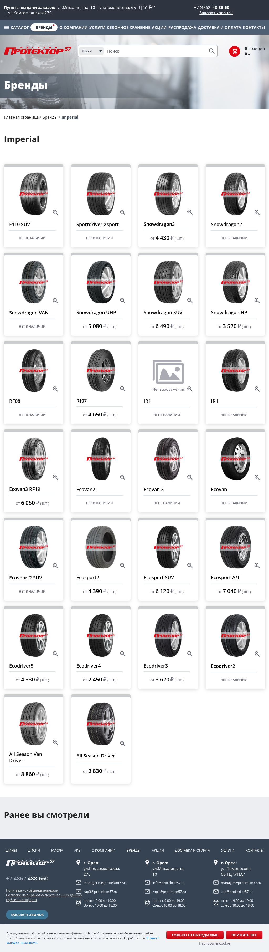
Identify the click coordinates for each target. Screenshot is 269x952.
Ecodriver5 (21, 666)
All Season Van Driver (25, 757)
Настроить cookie (214, 943)
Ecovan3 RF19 (24, 489)
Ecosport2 (87, 577)
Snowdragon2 (226, 224)
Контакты (255, 850)
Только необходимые (195, 935)
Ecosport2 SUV (25, 577)
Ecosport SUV (159, 577)
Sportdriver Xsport (97, 224)
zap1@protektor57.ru (169, 891)
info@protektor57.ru (168, 882)
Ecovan (219, 489)
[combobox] (91, 51)
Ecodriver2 (223, 666)
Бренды (50, 117)
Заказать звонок (216, 12)
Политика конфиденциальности (32, 890)
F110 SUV (19, 224)
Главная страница (21, 117)
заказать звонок (27, 914)
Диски (34, 850)
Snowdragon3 (159, 224)
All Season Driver (95, 755)
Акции (158, 850)
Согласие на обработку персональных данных (32, 895)
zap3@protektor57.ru (100, 891)
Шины (11, 850)
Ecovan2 (85, 489)
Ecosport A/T (225, 577)
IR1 (147, 401)
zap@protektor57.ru (237, 891)
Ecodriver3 (156, 666)
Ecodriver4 (88, 666)
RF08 (14, 401)
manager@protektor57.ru (241, 882)
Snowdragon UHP (96, 312)
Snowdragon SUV (163, 312)
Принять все (244, 935)
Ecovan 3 (154, 489)
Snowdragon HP (229, 312)
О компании (103, 850)
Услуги (227, 850)
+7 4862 (27, 878)
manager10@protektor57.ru (105, 882)
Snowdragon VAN (29, 312)
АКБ (77, 850)
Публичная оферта (21, 899)
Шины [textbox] (87, 51)
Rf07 (81, 401)
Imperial (70, 117)
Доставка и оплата (192, 850)
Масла (57, 850)
